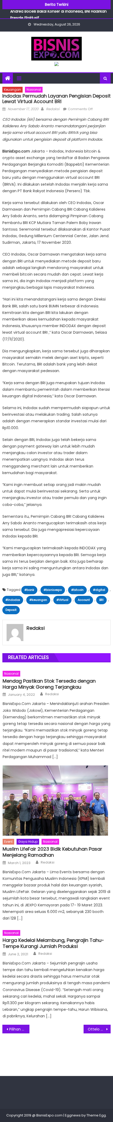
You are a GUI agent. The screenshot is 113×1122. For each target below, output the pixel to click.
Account (84, 600)
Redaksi (52, 108)
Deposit (11, 610)
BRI (101, 600)
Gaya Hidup (28, 841)
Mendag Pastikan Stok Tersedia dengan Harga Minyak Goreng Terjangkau (49, 684)
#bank (29, 590)
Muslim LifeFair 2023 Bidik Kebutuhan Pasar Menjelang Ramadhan (52, 852)
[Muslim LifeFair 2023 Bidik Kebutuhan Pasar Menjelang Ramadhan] (57, 800)
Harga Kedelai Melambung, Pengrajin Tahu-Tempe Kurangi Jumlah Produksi (53, 943)
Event (8, 841)
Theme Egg (96, 1115)
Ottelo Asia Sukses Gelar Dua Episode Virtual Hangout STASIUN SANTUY (99, 1029)
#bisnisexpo (53, 590)
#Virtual (62, 600)
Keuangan (12, 89)
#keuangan (38, 600)
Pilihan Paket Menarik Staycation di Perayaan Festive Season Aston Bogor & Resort (19, 1029)
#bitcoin (77, 590)
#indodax (13, 600)
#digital (99, 590)
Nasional (34, 89)
